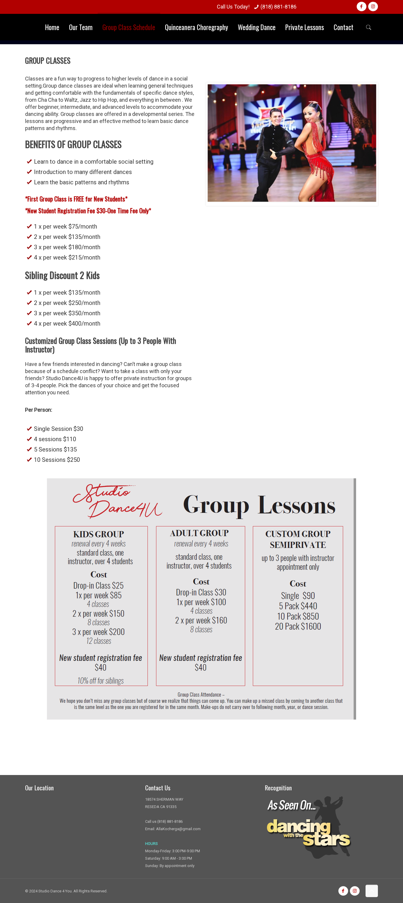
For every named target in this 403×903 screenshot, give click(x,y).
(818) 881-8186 (278, 7)
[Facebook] (361, 6)
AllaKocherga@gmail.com (178, 829)
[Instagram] (373, 6)
